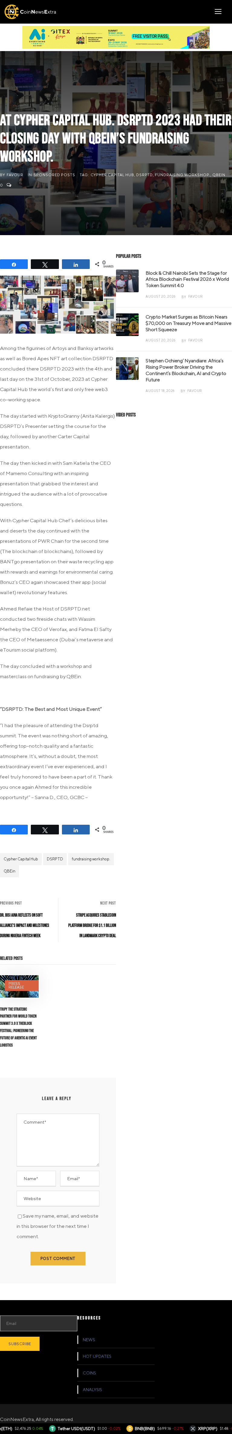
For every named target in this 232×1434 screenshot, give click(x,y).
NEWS (89, 1339)
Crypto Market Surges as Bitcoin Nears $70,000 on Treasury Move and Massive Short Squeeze (188, 323)
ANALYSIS (92, 1389)
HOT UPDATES (97, 1356)
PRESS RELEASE (16, 985)
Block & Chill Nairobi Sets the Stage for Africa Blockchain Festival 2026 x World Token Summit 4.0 (187, 279)
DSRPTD (144, 175)
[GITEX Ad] (116, 37)
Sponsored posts (54, 175)
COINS (89, 1373)
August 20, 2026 (161, 296)
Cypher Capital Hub (112, 175)
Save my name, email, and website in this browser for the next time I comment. (57, 1226)
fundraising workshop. (182, 175)
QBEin (218, 175)
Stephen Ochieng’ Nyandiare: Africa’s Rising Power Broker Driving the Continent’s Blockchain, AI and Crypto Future (186, 370)
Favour (15, 175)
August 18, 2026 (160, 391)
